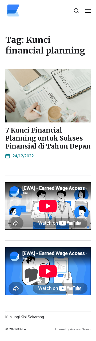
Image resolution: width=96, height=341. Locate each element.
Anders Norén (80, 329)
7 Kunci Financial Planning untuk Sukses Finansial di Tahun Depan (48, 138)
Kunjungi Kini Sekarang (24, 316)
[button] (76, 10)
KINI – (21, 329)
